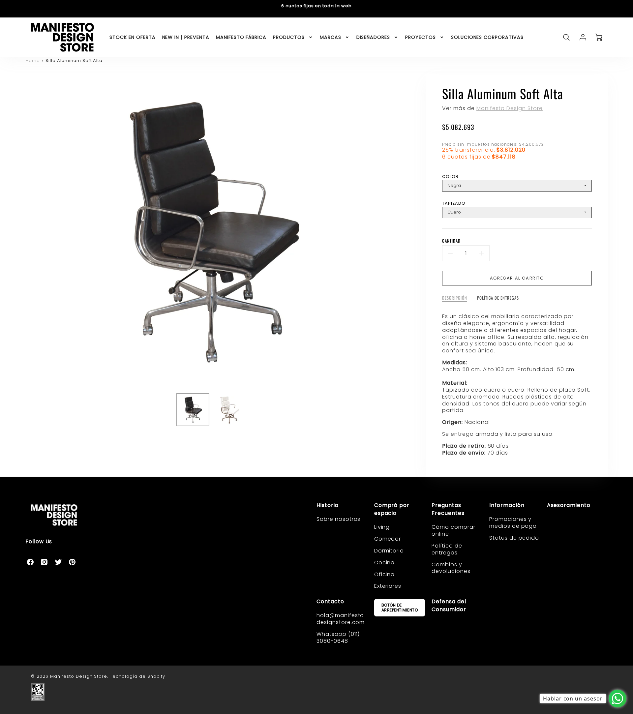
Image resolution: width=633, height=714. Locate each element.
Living (382, 527)
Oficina (384, 574)
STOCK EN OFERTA (132, 37)
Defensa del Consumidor (449, 605)
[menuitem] (132, 37)
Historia (327, 505)
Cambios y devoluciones (451, 568)
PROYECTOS (420, 37)
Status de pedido (514, 538)
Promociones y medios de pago (513, 522)
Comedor (387, 539)
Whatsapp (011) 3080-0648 (338, 637)
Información (507, 505)
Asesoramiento (568, 505)
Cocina (384, 562)
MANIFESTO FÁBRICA (241, 37)
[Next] (400, 231)
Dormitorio (389, 550)
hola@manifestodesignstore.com (340, 618)
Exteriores (388, 586)
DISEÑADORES (373, 37)
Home (32, 60)
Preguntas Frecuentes (448, 509)
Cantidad (451, 241)
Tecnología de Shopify (137, 676)
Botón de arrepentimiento (399, 607)
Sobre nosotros (338, 519)
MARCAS (330, 37)
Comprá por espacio (392, 509)
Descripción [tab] (454, 298)
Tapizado (454, 203)
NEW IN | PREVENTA (185, 37)
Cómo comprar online (453, 530)
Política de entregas (447, 549)
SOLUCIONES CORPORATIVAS (487, 37)
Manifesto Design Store (509, 108)
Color (450, 176)
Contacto (330, 601)
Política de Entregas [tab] (498, 298)
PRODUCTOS (289, 37)
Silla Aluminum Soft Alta (74, 60)
